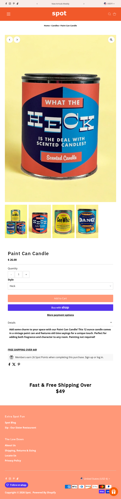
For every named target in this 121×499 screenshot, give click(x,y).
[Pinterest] (13, 3)
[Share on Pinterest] (19, 365)
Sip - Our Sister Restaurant (20, 427)
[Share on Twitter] (14, 365)
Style (11, 279)
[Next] (84, 3)
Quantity (12, 268)
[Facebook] (6, 3)
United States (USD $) (96, 478)
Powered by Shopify (44, 492)
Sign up (89, 357)
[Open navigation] (18, 14)
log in (100, 357)
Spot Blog (10, 422)
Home (47, 25)
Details (11, 322)
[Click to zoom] (111, 39)
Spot (28, 492)
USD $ (109, 3)
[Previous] (37, 3)
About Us (10, 445)
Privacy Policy (13, 460)
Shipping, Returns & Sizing (20, 450)
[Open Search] (109, 14)
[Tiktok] (17, 3)
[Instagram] (10, 3)
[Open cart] (114, 14)
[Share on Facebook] (10, 365)
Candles (55, 25)
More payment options (60, 315)
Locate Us (10, 455)
